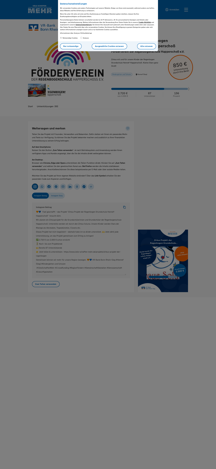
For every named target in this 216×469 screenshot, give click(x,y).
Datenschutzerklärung (84, 25)
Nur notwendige (70, 46)
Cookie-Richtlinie (144, 22)
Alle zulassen (146, 46)
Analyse (86, 38)
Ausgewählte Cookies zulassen (109, 46)
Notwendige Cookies (70, 38)
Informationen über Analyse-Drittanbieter (75, 33)
